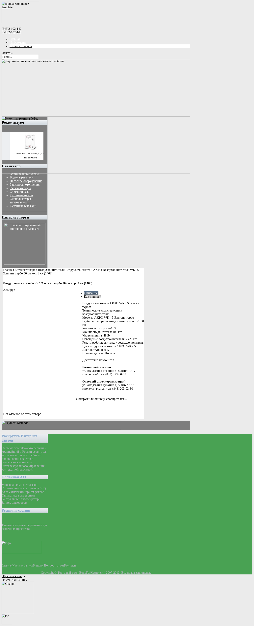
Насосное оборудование (26, 181)
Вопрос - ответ (54, 565)
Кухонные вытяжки (23, 206)
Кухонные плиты (21, 195)
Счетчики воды (20, 188)
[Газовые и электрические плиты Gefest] (96, 172)
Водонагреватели (21, 177)
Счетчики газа (19, 191)
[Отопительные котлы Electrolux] (96, 115)
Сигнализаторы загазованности (20, 200)
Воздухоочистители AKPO (83, 269)
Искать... (7, 53)
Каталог (38, 565)
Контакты (70, 565)
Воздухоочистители (51, 269)
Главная (15, 39)
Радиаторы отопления (24, 184)
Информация (18, 42)
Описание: (91, 293)
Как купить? (92, 296)
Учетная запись (22, 565)
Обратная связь (12, 576)
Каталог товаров (21, 46)
